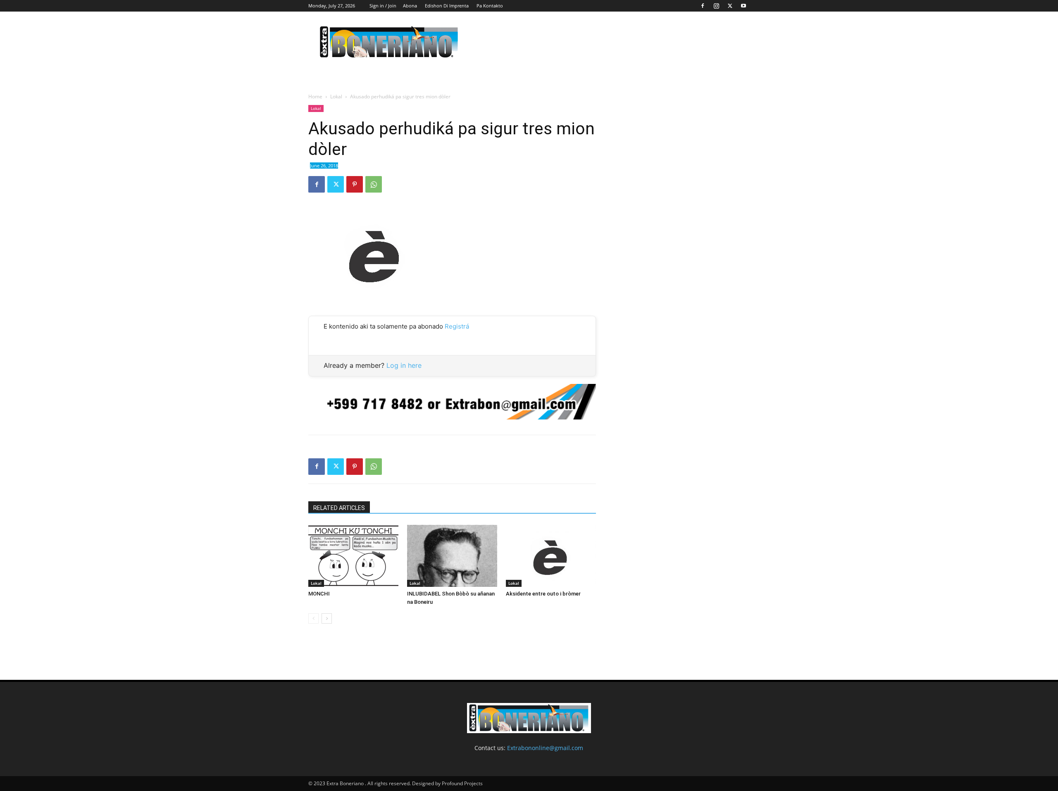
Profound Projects (462, 783)
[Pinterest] (354, 184)
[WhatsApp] (373, 184)
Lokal (336, 96)
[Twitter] (730, 6)
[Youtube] (743, 6)
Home (315, 96)
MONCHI (319, 594)
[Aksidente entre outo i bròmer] (551, 556)
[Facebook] (702, 6)
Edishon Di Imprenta (447, 5)
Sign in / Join (382, 5)
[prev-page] (313, 618)
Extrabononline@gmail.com (545, 748)
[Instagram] (716, 6)
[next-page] (327, 618)
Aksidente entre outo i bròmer (543, 594)
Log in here (404, 365)
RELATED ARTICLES (339, 508)
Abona (410, 5)
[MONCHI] (353, 556)
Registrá (457, 326)
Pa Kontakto (490, 5)
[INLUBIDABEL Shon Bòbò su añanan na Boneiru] (452, 556)
